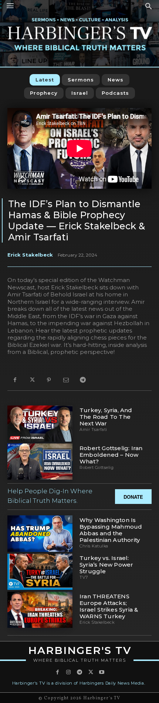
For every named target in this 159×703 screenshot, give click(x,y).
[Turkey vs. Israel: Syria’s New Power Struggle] (39, 572)
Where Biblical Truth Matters (79, 660)
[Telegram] (82, 380)
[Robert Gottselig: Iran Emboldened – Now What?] (39, 461)
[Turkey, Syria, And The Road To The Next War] (39, 424)
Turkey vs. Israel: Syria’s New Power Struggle (106, 564)
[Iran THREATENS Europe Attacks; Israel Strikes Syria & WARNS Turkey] (39, 610)
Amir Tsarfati (93, 429)
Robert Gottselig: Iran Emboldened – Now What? (111, 455)
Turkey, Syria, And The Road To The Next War (106, 417)
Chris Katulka (94, 546)
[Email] (65, 380)
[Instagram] (68, 672)
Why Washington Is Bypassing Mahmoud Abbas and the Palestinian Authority (111, 529)
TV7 (84, 577)
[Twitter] (31, 380)
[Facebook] (14, 380)
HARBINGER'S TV (79, 650)
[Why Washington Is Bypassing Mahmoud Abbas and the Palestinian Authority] (39, 533)
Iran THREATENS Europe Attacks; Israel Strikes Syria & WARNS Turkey (109, 606)
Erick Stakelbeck (30, 255)
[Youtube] (102, 672)
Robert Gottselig (97, 467)
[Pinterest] (48, 380)
